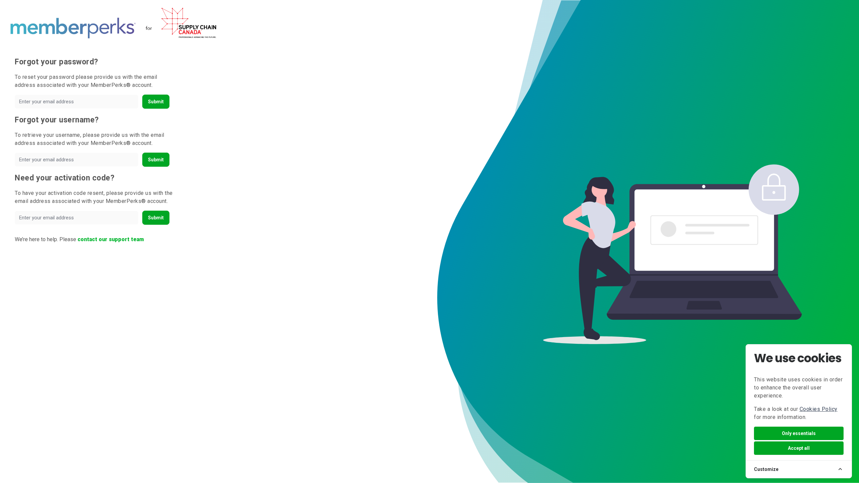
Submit (156, 101)
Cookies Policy (819, 409)
